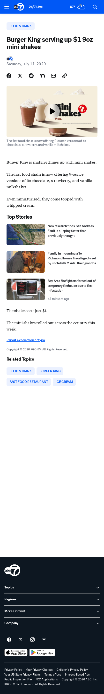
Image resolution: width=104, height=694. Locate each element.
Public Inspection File (18, 679)
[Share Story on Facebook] (9, 76)
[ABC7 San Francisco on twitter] (21, 640)
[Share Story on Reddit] (31, 76)
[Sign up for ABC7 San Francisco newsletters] (44, 640)
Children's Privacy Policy (72, 669)
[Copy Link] (64, 76)
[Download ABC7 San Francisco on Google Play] (42, 652)
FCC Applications (47, 679)
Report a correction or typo (26, 340)
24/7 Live (36, 7)
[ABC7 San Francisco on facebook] (9, 640)
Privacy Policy (13, 669)
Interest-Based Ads (77, 674)
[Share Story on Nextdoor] (42, 76)
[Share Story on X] (20, 76)
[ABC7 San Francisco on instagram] (32, 640)
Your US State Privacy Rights (22, 674)
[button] (7, 6)
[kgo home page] (12, 570)
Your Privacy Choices (39, 669)
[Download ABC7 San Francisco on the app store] (16, 652)
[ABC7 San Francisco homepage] (19, 7)
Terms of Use (53, 674)
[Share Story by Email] (53, 76)
